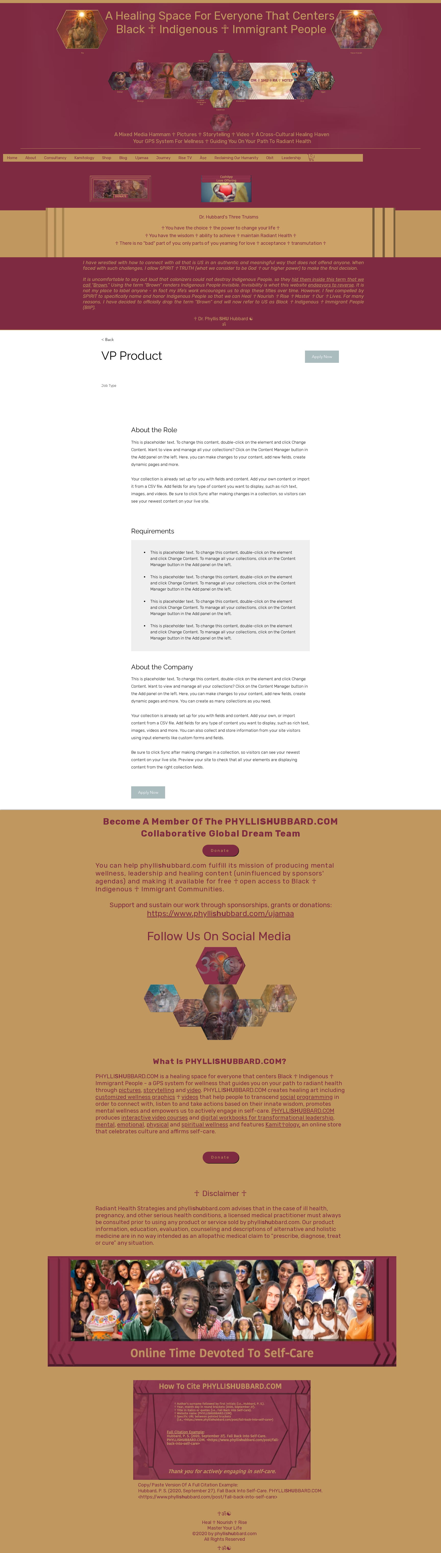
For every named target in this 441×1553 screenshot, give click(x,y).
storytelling (158, 1090)
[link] (311, 157)
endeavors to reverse (331, 285)
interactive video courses (154, 1117)
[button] (322, 357)
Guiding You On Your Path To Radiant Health (260, 141)
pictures (130, 1090)
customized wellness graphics (135, 1097)
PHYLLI (281, 1110)
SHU (297, 1110)
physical (157, 1124)
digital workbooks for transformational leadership (267, 1117)
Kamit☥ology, (282, 1124)
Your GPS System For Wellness (169, 141)
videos (189, 1097)
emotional (130, 1124)
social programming (306, 1097)
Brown (100, 285)
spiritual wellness (204, 1124)
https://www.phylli (159, 1497)
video (194, 1090)
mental (105, 1124)
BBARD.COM (318, 1110)
